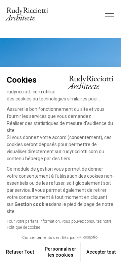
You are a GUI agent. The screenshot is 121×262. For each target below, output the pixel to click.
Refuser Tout (20, 252)
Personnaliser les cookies (60, 252)
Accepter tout (101, 252)
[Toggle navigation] (109, 13)
